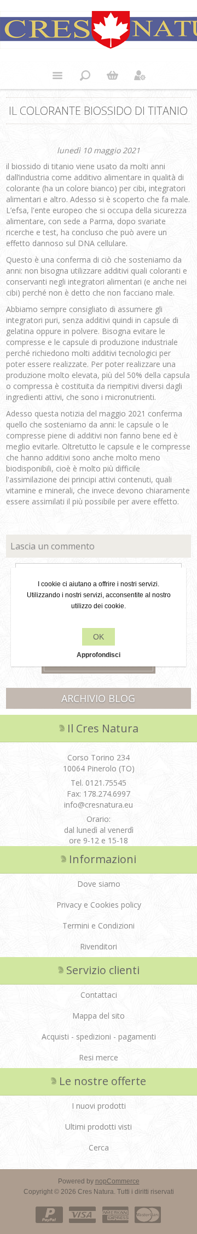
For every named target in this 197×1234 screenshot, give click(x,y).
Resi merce (98, 1057)
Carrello (112, 75)
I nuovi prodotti (99, 1105)
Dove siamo (98, 884)
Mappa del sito (98, 1015)
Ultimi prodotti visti (98, 1126)
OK (98, 636)
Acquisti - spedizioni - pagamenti (99, 1036)
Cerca (99, 1147)
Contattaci (98, 995)
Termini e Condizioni (98, 925)
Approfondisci (98, 655)
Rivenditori (98, 946)
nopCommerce (117, 1181)
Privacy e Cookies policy (98, 904)
